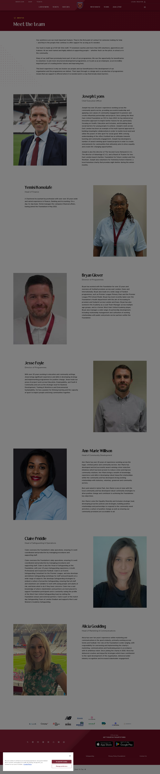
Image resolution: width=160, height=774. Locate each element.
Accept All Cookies (61, 761)
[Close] (70, 756)
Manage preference (61, 766)
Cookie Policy (27, 764)
